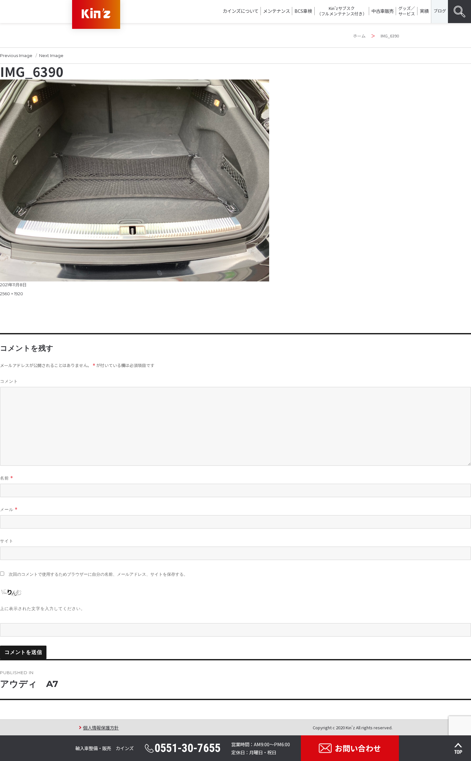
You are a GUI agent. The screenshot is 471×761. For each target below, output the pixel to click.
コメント (9, 381)
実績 (424, 10)
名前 (6, 478)
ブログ (440, 11)
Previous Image (16, 55)
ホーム (359, 36)
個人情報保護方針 (101, 727)
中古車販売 (382, 10)
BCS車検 (303, 10)
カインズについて (241, 10)
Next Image (51, 55)
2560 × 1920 (11, 293)
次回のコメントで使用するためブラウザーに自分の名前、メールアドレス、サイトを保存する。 (98, 574)
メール (9, 509)
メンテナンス (276, 10)
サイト (6, 540)
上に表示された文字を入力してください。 (42, 608)
